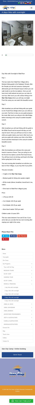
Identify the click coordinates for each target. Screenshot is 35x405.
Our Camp (5, 260)
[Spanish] (30, 3)
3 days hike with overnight (12, 294)
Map (4, 331)
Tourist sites (6, 334)
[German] (26, 3)
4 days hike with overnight (12, 297)
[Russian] (28, 3)
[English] (21, 3)
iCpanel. (17, 391)
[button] (21, 401)
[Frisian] (23, 3)
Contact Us (6, 341)
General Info (6, 327)
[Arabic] (19, 3)
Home (4, 253)
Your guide (5, 257)
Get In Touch (17, 354)
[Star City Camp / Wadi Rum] (9, 7)
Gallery (5, 337)
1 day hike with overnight (11, 287)
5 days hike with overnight (12, 300)
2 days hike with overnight (12, 290)
